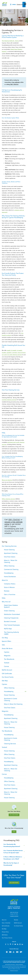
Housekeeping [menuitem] (8, 573)
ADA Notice (5, 935)
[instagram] (20, 944)
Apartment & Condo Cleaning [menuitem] (10, 699)
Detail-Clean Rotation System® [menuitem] (11, 606)
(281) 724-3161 (14, 84)
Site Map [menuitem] (5, 681)
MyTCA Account (18, 923)
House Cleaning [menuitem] (9, 550)
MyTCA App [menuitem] (8, 628)
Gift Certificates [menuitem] (7, 673)
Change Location (21, 4)
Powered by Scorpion (14, 970)
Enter (14, 831)
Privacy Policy (5, 932)
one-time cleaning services (9, 399)
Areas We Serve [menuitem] (7, 648)
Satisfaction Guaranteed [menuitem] (12, 614)
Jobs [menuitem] (3, 645)
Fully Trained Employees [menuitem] (12, 625)
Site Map (4, 929)
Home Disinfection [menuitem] (10, 576)
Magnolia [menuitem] (7, 655)
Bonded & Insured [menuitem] (10, 621)
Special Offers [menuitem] (6, 641)
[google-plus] (10, 944)
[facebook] (6, 944)
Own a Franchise (6, 923)
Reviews (16, 920)
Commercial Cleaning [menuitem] (11, 569)
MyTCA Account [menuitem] (7, 670)
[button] (25, 4)
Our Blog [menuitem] (5, 638)
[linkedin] (22, 944)
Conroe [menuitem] (6, 666)
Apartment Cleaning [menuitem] (10, 553)
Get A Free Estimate (14, 814)
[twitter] (8, 944)
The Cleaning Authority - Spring (10, 40)
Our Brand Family (18, 926)
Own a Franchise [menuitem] (9, 594)
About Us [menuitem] (5, 580)
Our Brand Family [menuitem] (7, 677)
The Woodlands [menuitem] (9, 659)
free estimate (16, 82)
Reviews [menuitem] (6, 591)
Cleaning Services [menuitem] (10, 743)
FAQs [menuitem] (3, 598)
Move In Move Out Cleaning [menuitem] (13, 704)
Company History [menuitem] (9, 584)
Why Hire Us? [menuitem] (6, 602)
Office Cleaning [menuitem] (9, 566)
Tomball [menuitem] (6, 663)
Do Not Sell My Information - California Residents (14, 964)
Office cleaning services (8, 499)
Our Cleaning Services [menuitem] (9, 546)
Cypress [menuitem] (6, 652)
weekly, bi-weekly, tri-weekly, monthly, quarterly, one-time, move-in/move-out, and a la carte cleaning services (14, 352)
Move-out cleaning (7, 480)
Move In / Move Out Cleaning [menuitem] (10, 561)
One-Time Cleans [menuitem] (9, 557)
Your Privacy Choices (7, 938)
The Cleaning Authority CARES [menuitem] (11, 633)
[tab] (14, 845)
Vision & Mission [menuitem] (9, 587)
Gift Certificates (5, 926)
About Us (4, 920)
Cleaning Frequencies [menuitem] (11, 618)
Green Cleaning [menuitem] (9, 611)
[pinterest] (13, 944)
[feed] (18, 944)
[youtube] (15, 944)
